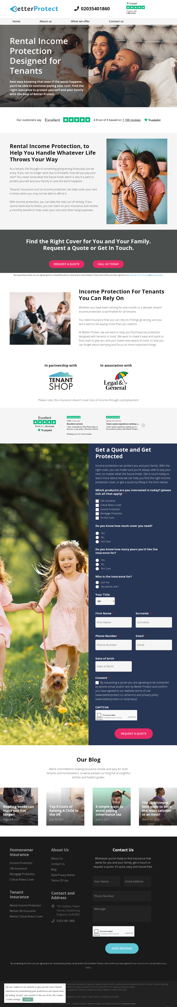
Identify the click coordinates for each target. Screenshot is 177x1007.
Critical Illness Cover (110, 505)
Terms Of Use (59, 880)
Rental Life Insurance (23, 911)
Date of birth (104, 658)
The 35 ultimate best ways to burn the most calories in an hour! (157, 808)
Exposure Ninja (129, 1003)
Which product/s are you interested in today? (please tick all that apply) (133, 492)
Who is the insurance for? (113, 576)
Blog (53, 869)
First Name (104, 613)
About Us (57, 858)
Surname (143, 613)
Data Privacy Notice (63, 875)
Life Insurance (107, 500)
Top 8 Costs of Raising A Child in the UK (63, 810)
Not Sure (106, 541)
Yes (103, 533)
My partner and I (110, 586)
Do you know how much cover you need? (123, 526)
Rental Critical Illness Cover (26, 916)
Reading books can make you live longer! (18, 810)
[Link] (34, 9)
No (102, 537)
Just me (105, 582)
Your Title (102, 594)
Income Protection (110, 509)
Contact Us (58, 864)
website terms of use (138, 275)
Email (141, 636)
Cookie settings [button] (13, 999)
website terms (143, 963)
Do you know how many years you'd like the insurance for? (126, 551)
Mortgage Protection (111, 513)
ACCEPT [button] (28, 999)
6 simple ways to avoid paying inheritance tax (109, 810)
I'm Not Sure (107, 517)
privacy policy (157, 275)
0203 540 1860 (66, 921)
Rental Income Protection (25, 905)
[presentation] (114, 931)
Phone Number (107, 636)
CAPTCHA (102, 707)
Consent (102, 678)
